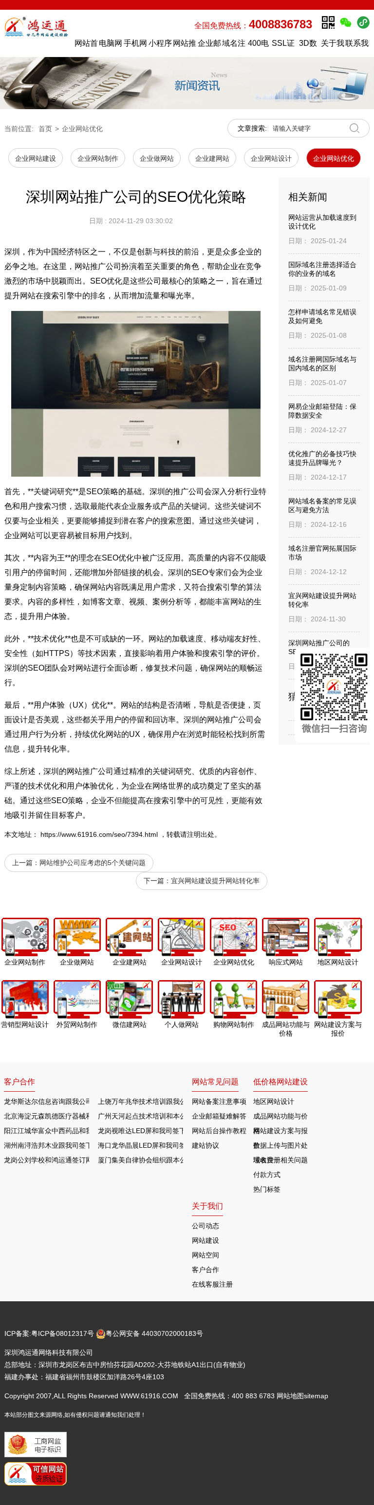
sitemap (316, 1396)
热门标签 (266, 1189)
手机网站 (135, 45)
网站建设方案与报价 (280, 1132)
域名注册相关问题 (280, 1160)
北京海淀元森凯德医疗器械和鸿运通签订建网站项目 (82, 1116)
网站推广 (184, 45)
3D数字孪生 (307, 45)
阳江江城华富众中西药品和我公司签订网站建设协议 (82, 1131)
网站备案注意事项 (219, 1101)
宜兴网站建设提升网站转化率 (215, 881)
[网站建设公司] (37, 33)
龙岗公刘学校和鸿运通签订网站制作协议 (65, 1160)
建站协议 (205, 1145)
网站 (98, 587)
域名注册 (233, 45)
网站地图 (290, 1396)
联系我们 (357, 45)
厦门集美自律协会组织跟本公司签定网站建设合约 (173, 1160)
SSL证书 (283, 45)
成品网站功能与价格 (280, 1117)
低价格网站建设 (280, 1082)
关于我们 (332, 45)
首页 (45, 129)
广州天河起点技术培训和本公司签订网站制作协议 (173, 1116)
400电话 (258, 45)
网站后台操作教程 (219, 1131)
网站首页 (86, 45)
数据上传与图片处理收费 (280, 1147)
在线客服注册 (212, 1284)
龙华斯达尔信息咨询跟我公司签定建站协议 (68, 1101)
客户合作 (205, 1269)
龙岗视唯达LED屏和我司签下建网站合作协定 (166, 1131)
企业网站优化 (82, 129)
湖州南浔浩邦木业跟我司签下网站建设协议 (68, 1145)
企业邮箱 (209, 45)
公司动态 (205, 1226)
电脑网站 (110, 45)
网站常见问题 (215, 1082)
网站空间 (205, 1255)
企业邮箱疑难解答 (219, 1116)
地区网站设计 (273, 1101)
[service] (334, 695)
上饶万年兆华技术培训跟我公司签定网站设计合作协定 (180, 1101)
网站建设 (205, 1240)
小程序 (160, 43)
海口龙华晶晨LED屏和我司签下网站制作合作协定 (172, 1145)
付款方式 (266, 1174)
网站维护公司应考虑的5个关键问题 (92, 863)
